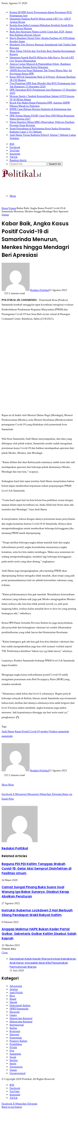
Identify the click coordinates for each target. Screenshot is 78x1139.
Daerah (13, 1002)
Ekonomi (15, 1011)
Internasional (17, 1024)
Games (13, 1015)
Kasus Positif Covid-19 (27, 731)
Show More (8, 784)
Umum (12, 208)
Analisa (14, 989)
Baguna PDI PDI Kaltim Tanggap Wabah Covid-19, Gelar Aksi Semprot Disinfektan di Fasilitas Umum (36, 868)
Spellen (14, 1060)
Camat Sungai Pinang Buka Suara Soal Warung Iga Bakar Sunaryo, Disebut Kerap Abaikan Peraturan (35, 891)
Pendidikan (16, 1044)
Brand (13, 998)
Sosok (13, 1056)
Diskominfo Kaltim (20, 1005)
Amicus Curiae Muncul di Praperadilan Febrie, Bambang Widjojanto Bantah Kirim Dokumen (40, 65)
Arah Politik (16, 992)
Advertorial (16, 985)
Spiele (13, 1063)
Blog (12, 995)
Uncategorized (17, 1073)
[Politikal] (21, 176)
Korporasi (15, 1031)
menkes (44, 731)
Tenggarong (16, 1066)
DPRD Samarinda (19, 1008)
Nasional (14, 1034)
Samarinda (15, 1053)
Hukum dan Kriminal (21, 1018)
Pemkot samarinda (59, 731)
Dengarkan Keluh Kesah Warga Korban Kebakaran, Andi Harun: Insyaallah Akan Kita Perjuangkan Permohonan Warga (43, 963)
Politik (13, 1047)
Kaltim (13, 1027)
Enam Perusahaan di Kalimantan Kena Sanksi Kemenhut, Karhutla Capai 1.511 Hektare (40, 130)
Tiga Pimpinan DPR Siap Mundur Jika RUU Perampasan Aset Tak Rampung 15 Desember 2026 (43, 85)
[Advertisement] (39, 367)
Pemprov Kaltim (18, 1040)
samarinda (7, 735)
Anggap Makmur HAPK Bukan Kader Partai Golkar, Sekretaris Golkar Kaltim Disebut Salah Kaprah (39, 933)
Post (12, 1050)
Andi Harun (8, 731)
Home (5, 208)
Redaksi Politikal (39, 290)
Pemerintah (16, 1037)
